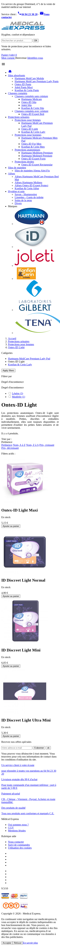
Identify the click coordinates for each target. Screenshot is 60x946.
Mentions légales (17, 830)
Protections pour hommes (28, 134)
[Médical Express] (23, 29)
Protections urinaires (18, 117)
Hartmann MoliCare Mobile (29, 78)
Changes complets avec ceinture (31, 111)
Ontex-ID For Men (31, 143)
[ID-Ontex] (31, 246)
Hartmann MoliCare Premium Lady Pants (36, 81)
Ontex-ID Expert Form (33, 158)
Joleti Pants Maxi (24, 87)
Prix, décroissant (10, 448)
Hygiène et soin (16, 191)
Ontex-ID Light (29, 129)
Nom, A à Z (19, 445)
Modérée (18, 396)
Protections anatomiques (27, 149)
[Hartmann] (31, 223)
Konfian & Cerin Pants (27, 90)
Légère (17, 393)
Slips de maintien (17, 167)
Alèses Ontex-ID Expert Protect (31, 185)
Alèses (11, 173)
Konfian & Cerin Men (33, 146)
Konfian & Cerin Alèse (27, 188)
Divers (18, 203)
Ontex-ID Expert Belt (32, 114)
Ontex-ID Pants (23, 84)
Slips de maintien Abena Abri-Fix (32, 170)
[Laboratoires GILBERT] (35, 309)
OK (35, 40)
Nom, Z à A (32, 445)
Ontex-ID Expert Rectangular (36, 164)
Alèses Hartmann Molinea (28, 182)
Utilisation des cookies (20, 847)
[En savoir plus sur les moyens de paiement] (14, 898)
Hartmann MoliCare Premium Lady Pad (29, 358)
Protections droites (24, 161)
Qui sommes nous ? (18, 824)
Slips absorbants (16, 75)
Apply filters (8, 370)
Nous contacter (16, 841)
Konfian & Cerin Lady (33, 132)
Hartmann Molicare (31, 99)
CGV (11, 827)
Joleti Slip (26, 105)
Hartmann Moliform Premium (37, 152)
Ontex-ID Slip (28, 102)
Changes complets (17, 93)
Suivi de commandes (19, 844)
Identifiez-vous (35, 58)
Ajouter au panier (11, 526)
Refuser (18, 943)
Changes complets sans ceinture (31, 96)
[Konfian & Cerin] (26, 278)
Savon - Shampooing (26, 194)
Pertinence (6, 445)
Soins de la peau (23, 200)
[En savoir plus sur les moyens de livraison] (14, 908)
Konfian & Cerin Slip (32, 108)
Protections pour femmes (28, 120)
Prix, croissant (46, 445)
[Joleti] (34, 265)
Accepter (7, 943)
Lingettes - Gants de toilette (29, 197)
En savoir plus (30, 942)
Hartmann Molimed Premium (36, 155)
